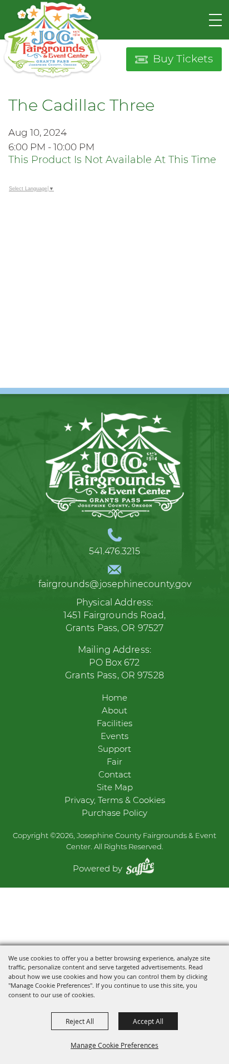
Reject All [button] (80, 1021)
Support (114, 748)
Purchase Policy (114, 812)
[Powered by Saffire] (143, 868)
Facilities (114, 723)
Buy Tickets (183, 58)
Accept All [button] (148, 1021)
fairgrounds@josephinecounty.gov (114, 584)
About (114, 710)
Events (114, 736)
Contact (114, 774)
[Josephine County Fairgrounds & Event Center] (52, 40)
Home (114, 697)
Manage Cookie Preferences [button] (114, 1045)
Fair (114, 761)
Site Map (115, 787)
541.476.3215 (114, 551)
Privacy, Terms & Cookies (114, 800)
